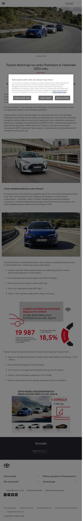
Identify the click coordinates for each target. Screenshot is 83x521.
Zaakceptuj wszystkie (62, 98)
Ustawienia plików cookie (22, 98)
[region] (41, 88)
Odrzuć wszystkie (45, 98)
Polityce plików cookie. (59, 92)
